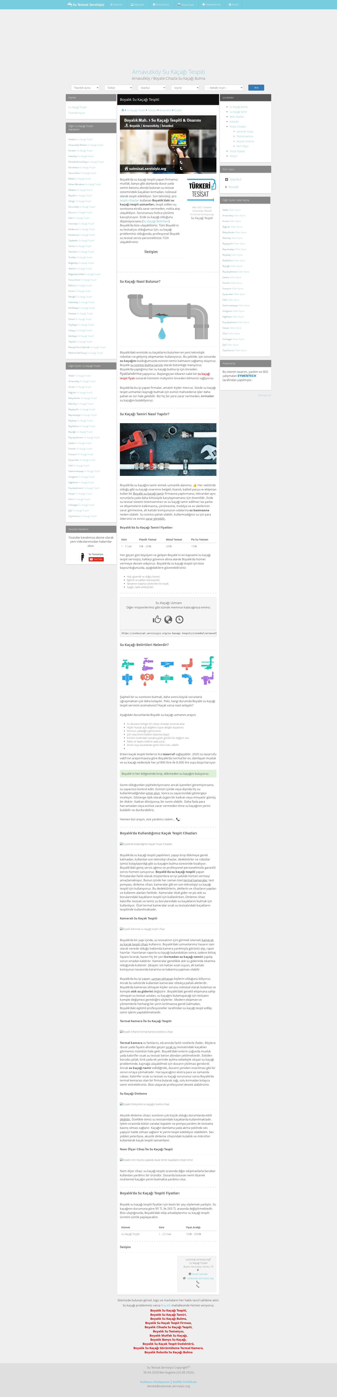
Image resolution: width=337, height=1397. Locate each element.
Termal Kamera (245, 136)
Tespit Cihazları (238, 126)
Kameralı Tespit (245, 131)
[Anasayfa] (122, 110)
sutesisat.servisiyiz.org (200, 1278)
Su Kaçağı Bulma (238, 107)
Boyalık (166, 1305)
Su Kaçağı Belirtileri (156, 221)
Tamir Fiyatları (237, 116)
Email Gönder (200, 1274)
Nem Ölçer (243, 146)
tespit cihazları (129, 200)
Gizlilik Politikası (185, 1382)
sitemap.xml (264, 395)
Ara (256, 87)
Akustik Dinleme (245, 141)
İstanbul (235, 179)
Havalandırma (212, 4)
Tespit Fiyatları (237, 151)
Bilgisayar (138, 4)
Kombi (235, 4)
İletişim (233, 156)
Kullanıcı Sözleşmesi (155, 1382)
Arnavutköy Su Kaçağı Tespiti (168, 72)
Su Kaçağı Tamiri (238, 111)
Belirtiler (234, 121)
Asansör (117, 4)
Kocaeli (234, 187)
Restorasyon (162, 4)
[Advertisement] (168, 37)
